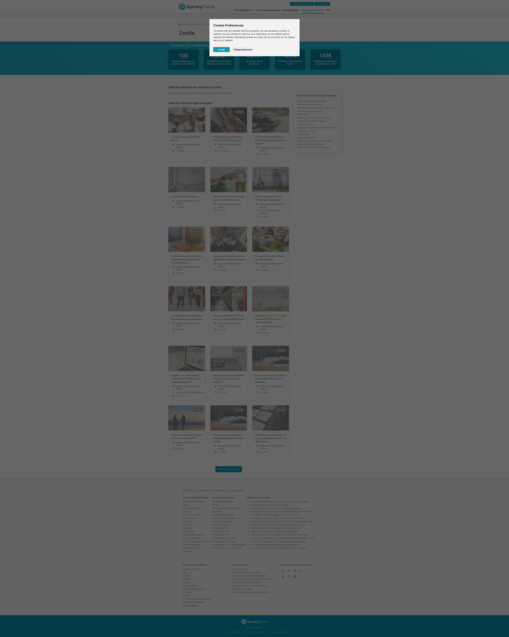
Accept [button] (221, 49)
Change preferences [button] (243, 49)
